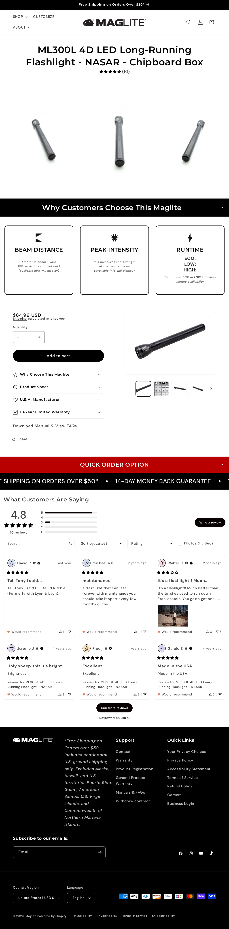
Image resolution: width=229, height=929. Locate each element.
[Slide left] (129, 389)
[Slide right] (211, 389)
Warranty (124, 760)
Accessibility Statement (188, 769)
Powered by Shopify (52, 916)
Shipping (20, 319)
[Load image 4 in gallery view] (196, 388)
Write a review (210, 522)
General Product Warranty (130, 780)
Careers (174, 794)
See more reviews (114, 708)
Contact (123, 751)
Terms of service (135, 916)
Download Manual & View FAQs (45, 426)
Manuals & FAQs (130, 792)
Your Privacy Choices (186, 751)
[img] (34, 563)
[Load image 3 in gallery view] (179, 388)
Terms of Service (182, 777)
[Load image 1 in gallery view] (143, 388)
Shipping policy (163, 916)
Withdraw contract (133, 801)
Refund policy (82, 916)
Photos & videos (199, 543)
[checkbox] (201, 543)
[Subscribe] (99, 852)
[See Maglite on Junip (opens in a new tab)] (125, 718)
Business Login (180, 803)
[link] (114, 71)
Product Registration (134, 769)
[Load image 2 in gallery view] (161, 388)
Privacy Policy (180, 760)
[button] (20, 17)
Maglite (30, 916)
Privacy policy (107, 916)
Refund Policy (179, 786)
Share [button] (22, 439)
